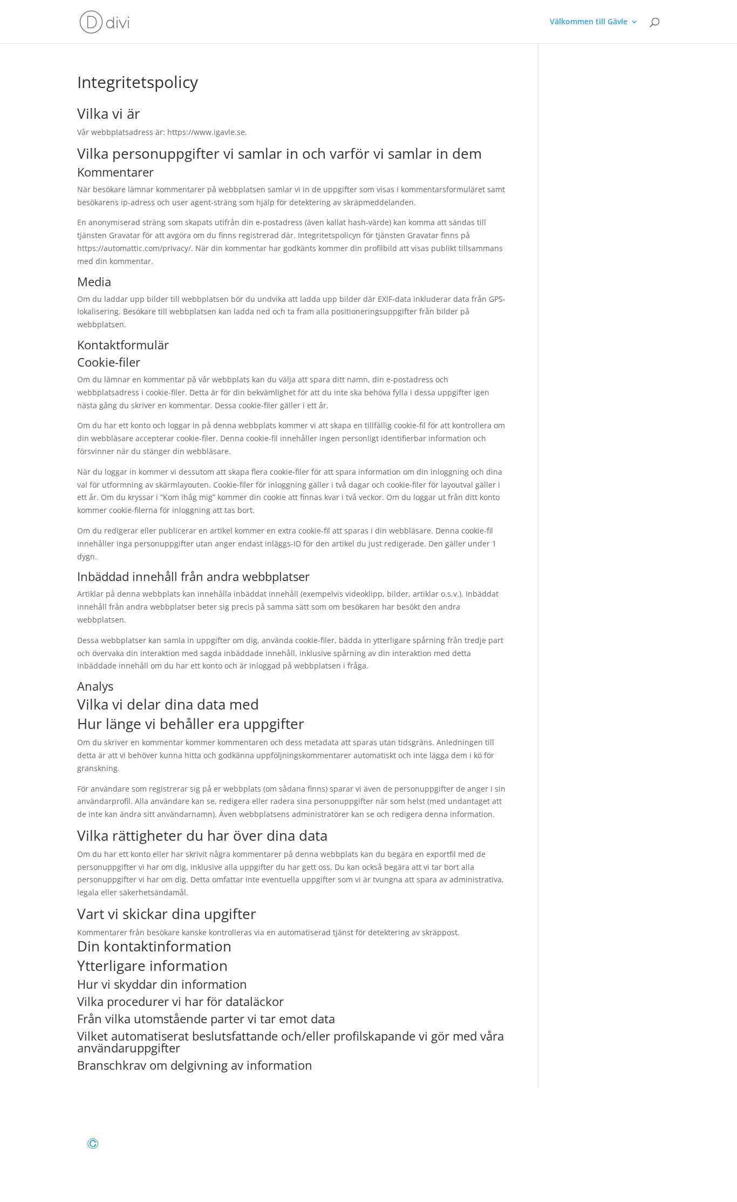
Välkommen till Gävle (588, 22)
